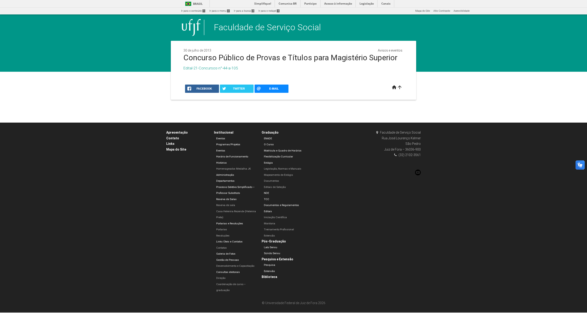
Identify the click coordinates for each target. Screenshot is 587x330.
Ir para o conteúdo (193, 10)
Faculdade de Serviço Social (267, 27)
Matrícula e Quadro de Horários (283, 150)
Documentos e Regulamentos (281, 205)
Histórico (221, 162)
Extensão (269, 235)
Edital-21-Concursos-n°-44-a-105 (210, 68)
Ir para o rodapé (268, 10)
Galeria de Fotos (225, 253)
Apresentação (177, 132)
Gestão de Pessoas (227, 259)
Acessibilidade (462, 10)
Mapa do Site (422, 10)
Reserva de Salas (226, 199)
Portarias (221, 229)
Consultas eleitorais (228, 272)
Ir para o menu (219, 10)
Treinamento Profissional (279, 229)
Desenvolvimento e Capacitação (235, 265)
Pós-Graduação (274, 241)
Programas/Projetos (228, 144)
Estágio (268, 162)
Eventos (220, 138)
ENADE (268, 138)
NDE (266, 193)
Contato (172, 138)
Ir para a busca (244, 10)
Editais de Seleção (275, 187)
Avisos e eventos (390, 50)
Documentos (271, 180)
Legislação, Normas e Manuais (282, 168)
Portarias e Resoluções (229, 223)
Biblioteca (269, 277)
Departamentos (225, 180)
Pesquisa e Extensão (277, 259)
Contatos (221, 247)
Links (170, 144)
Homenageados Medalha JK (233, 168)
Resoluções (223, 235)
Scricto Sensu (272, 253)
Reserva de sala (225, 205)
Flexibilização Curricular (278, 156)
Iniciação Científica (275, 217)
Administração (225, 174)
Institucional (223, 132)
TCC (266, 199)
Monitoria (269, 223)
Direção (220, 278)
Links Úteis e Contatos (229, 241)
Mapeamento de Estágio (278, 174)
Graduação (270, 132)
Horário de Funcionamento (232, 156)
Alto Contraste (441, 10)
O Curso (269, 144)
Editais (268, 211)
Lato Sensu (270, 247)
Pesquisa (269, 265)
